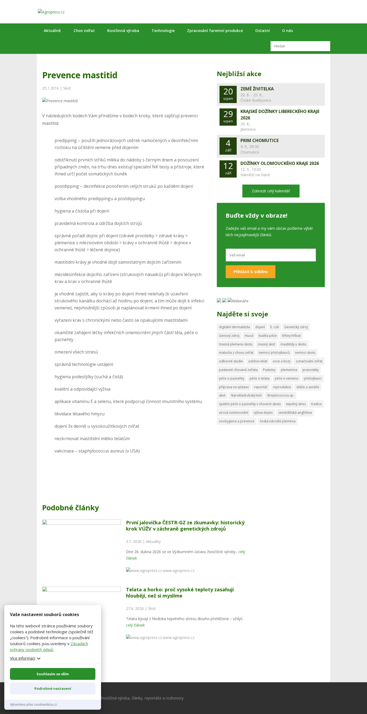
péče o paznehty (231, 378)
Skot (67, 88)
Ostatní (262, 30)
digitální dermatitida (234, 327)
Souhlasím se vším (53, 673)
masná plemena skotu (236, 344)
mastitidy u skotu (293, 344)
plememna (289, 369)
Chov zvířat (84, 30)
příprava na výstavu (234, 387)
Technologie (163, 30)
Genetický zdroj (296, 327)
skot (222, 395)
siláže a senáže (307, 387)
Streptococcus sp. (280, 395)
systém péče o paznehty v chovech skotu (250, 404)
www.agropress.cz (179, 570)
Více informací (22, 658)
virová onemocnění (233, 412)
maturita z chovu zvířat (236, 352)
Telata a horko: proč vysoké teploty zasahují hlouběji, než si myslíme (180, 592)
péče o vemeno (286, 378)
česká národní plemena (278, 421)
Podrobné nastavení (52, 688)
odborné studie (231, 361)
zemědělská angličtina (295, 412)
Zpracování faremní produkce (215, 30)
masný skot (266, 344)
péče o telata (259, 378)
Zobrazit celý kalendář (271, 190)
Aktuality (153, 541)
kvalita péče (268, 335)
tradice (316, 404)
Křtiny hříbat (291, 335)
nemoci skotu (305, 352)
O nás (287, 30)
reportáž (261, 387)
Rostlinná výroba (123, 30)
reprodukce (282, 387)
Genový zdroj (229, 335)
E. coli (274, 327)
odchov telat (257, 361)
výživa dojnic (263, 412)
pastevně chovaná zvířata (238, 369)
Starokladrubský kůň (246, 395)
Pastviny (269, 369)
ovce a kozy (281, 361)
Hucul (249, 335)
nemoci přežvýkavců (274, 352)
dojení (260, 327)
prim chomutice (259, 140)
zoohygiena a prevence (236, 421)
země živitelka (257, 89)
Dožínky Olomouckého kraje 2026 (279, 163)
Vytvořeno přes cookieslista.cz (33, 704)
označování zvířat (309, 361)
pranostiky (311, 369)
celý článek (135, 625)
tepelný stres (296, 404)
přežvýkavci (313, 378)
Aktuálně (52, 30)
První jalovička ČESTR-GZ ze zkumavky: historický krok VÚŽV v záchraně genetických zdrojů (185, 525)
